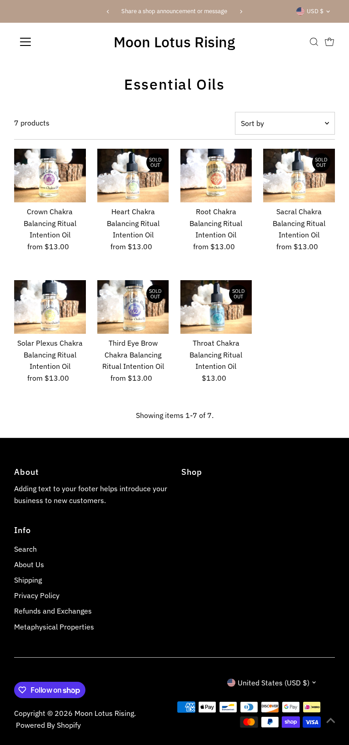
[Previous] (108, 11)
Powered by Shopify (48, 725)
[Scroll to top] (331, 720)
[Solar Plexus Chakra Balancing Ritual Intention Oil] (50, 307)
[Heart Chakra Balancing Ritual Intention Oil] (133, 175)
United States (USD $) (273, 682)
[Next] (241, 11)
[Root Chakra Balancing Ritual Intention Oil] (216, 175)
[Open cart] (329, 42)
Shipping (28, 579)
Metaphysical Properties (54, 626)
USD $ (315, 11)
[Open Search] (314, 42)
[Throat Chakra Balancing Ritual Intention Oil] (216, 307)
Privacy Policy (37, 595)
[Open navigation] (52, 41)
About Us (29, 564)
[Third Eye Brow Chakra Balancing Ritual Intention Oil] (133, 307)
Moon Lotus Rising (174, 41)
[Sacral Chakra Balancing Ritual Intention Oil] (299, 175)
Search (25, 549)
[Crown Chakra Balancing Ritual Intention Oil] (50, 175)
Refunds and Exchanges (53, 610)
